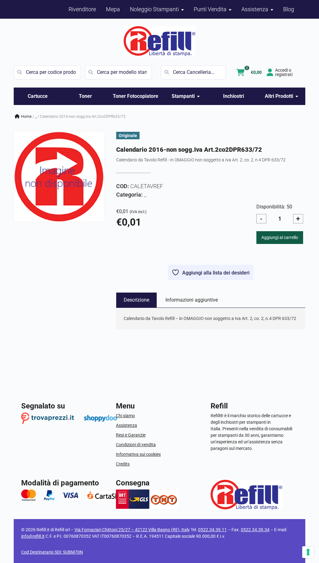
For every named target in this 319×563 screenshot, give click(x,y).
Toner (85, 96)
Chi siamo (125, 415)
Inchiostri (233, 96)
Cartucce (38, 96)
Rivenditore (82, 9)
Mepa (113, 9)
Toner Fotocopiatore (135, 96)
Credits (123, 463)
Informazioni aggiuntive (191, 300)
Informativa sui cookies (138, 454)
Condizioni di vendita (136, 444)
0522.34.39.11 (212, 529)
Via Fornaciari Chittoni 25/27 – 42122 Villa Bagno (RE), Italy (132, 529)
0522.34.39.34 (255, 529)
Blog (288, 9)
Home (26, 116)
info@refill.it (33, 536)
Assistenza (126, 425)
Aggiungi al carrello (279, 237)
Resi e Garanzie (130, 434)
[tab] (136, 300)
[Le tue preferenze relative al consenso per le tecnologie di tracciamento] (308, 552)
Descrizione (136, 300)
